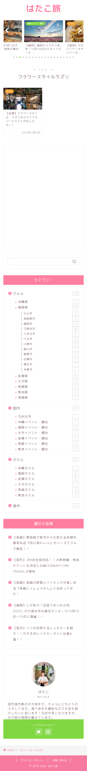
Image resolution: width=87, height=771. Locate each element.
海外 (45, 506)
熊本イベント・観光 (47, 449)
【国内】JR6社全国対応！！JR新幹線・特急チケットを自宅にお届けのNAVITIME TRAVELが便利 (46, 565)
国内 (45, 408)
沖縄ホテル (47, 468)
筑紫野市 (50, 319)
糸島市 (50, 369)
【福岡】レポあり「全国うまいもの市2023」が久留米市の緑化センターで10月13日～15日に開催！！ (46, 611)
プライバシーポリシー (32, 760)
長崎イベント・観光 (47, 443)
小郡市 (50, 344)
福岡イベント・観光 (47, 427)
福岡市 (50, 324)
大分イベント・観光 (47, 432)
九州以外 (47, 416)
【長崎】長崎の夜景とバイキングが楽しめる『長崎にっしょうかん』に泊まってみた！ (45, 588)
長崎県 (47, 386)
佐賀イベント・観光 (47, 438)
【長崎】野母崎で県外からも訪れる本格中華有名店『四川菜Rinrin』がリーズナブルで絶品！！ (45, 543)
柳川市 (50, 349)
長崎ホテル (47, 489)
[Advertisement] (43, 199)
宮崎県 (47, 397)
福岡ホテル (47, 473)
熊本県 (47, 392)
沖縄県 (47, 302)
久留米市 (50, 329)
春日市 (50, 364)
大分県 (47, 381)
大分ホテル (47, 484)
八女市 (50, 339)
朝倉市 (50, 354)
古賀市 (50, 359)
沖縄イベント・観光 (47, 422)
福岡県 (48, 307)
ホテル (45, 459)
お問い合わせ (59, 760)
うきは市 (50, 334)
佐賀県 (47, 376)
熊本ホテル (47, 495)
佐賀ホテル (47, 479)
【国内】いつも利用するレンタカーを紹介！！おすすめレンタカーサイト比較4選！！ (43, 633)
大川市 (50, 314)
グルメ (45, 293)
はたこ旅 (43, 8)
